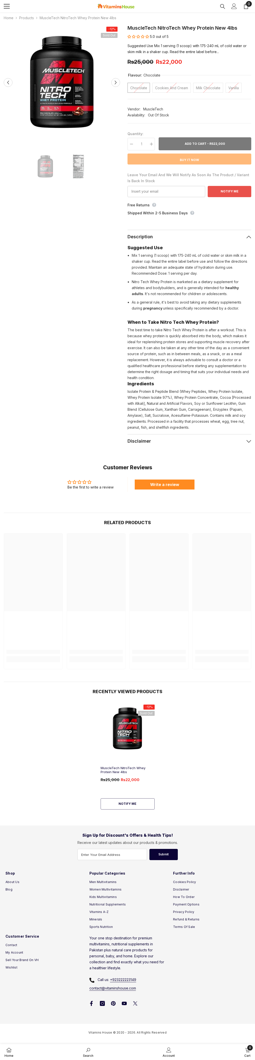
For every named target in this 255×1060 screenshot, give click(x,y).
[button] (8, 82)
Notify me (127, 804)
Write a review (164, 484)
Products (26, 18)
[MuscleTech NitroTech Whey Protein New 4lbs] (127, 728)
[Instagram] (102, 1003)
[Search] (223, 6)
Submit (163, 854)
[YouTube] (124, 1003)
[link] (33, 652)
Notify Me (230, 191)
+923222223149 (123, 980)
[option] (62, 82)
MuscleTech (153, 109)
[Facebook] (91, 1003)
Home (8, 18)
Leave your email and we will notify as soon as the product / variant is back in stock (188, 178)
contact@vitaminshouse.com (112, 988)
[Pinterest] (113, 1003)
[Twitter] (135, 1003)
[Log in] (234, 6)
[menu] (7, 6)
